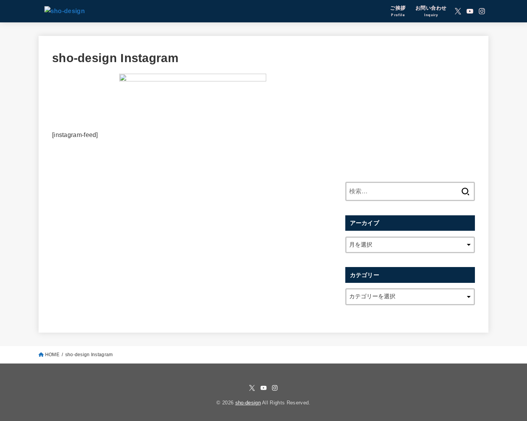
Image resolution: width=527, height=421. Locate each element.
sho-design (248, 403)
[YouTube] (469, 11)
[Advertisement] (410, 103)
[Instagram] (481, 11)
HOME (52, 354)
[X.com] (457, 11)
